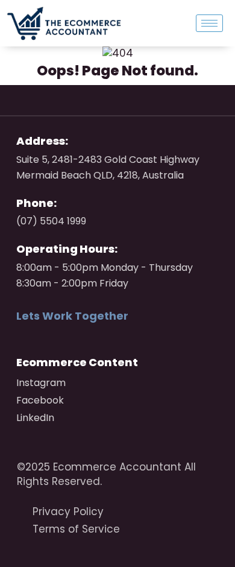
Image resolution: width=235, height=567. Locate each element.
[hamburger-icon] (209, 23)
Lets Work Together (72, 315)
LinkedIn (35, 418)
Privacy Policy (68, 511)
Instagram (41, 383)
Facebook (40, 400)
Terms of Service (76, 529)
